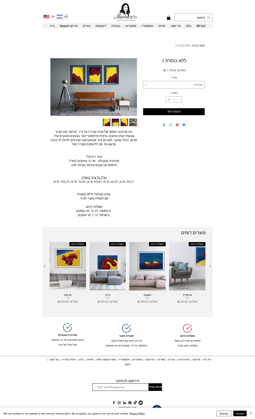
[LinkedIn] (124, 403)
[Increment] (169, 99)
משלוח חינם (187, 335)
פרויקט (196, 359)
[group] (127, 278)
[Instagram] (119, 403)
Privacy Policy (137, 413)
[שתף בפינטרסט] (177, 125)
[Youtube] (141, 403)
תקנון (127, 364)
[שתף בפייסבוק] (184, 125)
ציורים (171, 359)
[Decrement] (179, 99)
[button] (169, 17)
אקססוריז (124, 359)
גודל (174, 77)
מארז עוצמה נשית (106, 359)
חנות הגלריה (69, 359)
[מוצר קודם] (210, 266)
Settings (223, 413)
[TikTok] (135, 403)
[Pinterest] (130, 403)
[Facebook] (114, 403)
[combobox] (174, 85)
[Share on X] (164, 125)
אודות (90, 359)
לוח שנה (150, 359)
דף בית (207, 359)
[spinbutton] (174, 99)
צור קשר (53, 359)
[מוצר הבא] (44, 266)
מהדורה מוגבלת (67, 335)
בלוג (81, 359)
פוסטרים (137, 359)
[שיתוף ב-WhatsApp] (171, 125)
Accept (240, 413)
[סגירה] (251, 413)
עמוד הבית (198, 45)
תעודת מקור (126, 335)
